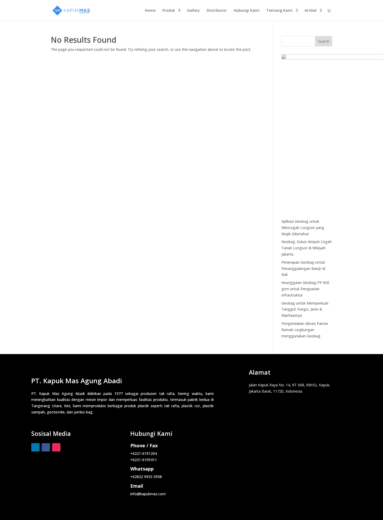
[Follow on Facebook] (46, 447)
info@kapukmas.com (148, 493)
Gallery (193, 11)
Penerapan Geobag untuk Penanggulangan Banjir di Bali (303, 268)
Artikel (311, 11)
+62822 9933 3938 (146, 476)
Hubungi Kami (247, 11)
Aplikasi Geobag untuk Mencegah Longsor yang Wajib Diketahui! (302, 227)
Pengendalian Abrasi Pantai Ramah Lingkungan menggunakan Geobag (304, 329)
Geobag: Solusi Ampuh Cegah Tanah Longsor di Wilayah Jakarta (306, 248)
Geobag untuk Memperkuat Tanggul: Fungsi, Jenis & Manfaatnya (305, 309)
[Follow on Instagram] (56, 447)
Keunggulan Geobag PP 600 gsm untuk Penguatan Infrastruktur (305, 289)
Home (150, 11)
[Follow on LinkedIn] (35, 447)
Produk (168, 11)
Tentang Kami (279, 11)
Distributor (217, 11)
